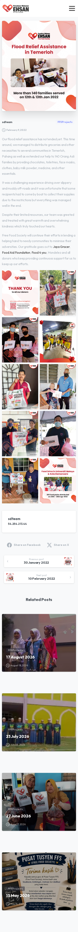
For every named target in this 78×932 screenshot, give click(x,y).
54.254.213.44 (17, 524)
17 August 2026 (20, 656)
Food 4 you (39, 252)
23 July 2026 (17, 736)
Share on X (61, 545)
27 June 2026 (18, 815)
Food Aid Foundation (16, 252)
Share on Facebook (27, 545)
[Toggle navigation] (72, 8)
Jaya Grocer (61, 247)
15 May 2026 (18, 895)
